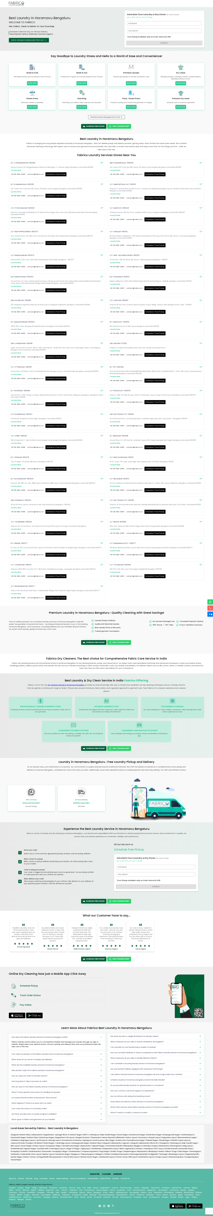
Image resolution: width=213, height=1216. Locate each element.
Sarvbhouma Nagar (137, 1135)
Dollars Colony (29, 1157)
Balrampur (43, 1188)
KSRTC (86, 1135)
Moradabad (189, 1195)
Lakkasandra (37, 1135)
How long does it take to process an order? (29, 1081)
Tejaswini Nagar (98, 1146)
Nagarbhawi (48, 1135)
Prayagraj (46, 1197)
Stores (51, 1178)
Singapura (75, 1154)
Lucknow (114, 1188)
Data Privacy (105, 1178)
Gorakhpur (166, 1188)
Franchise (43, 1178)
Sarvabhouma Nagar (71, 1146)
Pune (150, 1192)
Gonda (18, 1190)
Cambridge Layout (63, 1143)
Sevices (21, 1178)
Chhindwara (73, 1192)
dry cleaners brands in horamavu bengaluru (66, 685)
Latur (57, 1190)
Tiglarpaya (85, 1148)
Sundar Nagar (16, 1157)
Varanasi (186, 1188)
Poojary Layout (162, 1157)
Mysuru (82, 1192)
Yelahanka (15, 1154)
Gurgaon (12, 1188)
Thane (158, 1195)
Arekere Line (121, 1140)
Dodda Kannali (171, 1148)
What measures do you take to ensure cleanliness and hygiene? (137, 1041)
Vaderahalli (25, 1154)
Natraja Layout (55, 1140)
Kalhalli (174, 1140)
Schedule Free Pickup (95, 126)
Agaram (126, 1143)
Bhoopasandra (56, 1157)
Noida (28, 1188)
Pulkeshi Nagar (152, 1140)
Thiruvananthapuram (106, 1195)
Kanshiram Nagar (63, 1154)
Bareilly (183, 1190)
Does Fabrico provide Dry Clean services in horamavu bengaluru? (137, 1101)
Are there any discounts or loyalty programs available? (34, 1114)
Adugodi (106, 1143)
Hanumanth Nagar (18, 1137)
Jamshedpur (163, 1190)
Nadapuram (151, 1190)
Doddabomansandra (120, 1154)
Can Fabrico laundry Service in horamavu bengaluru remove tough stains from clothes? (146, 1074)
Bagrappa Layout (28, 1140)
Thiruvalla (50, 1192)
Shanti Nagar (49, 1143)
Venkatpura (94, 1135)
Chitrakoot (53, 1188)
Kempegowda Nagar (171, 1135)
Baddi (85, 1195)
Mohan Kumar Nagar (89, 1157)
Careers (115, 1178)
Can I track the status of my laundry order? (29, 1108)
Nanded (173, 1197)
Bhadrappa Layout (177, 1154)
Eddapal (41, 1190)
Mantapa (147, 1146)
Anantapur (13, 1192)
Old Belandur (96, 1148)
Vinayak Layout (154, 1137)
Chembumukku (126, 1188)
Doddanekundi (17, 1148)
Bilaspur (195, 1188)
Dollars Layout (39, 1146)
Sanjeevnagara (130, 1151)
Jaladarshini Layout (107, 1157)
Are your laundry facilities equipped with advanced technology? (136, 1069)
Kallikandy (56, 1195)
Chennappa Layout (57, 1148)
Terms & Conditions (78, 1178)
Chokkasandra (35, 1151)
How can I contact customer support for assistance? (132, 1091)
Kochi (129, 1190)
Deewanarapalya (176, 1157)
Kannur (112, 1190)
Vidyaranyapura (87, 1154)
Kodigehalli (153, 1154)
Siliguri (180, 1195)
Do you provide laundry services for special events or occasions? (137, 1085)
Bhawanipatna (122, 1195)
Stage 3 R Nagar (73, 1148)
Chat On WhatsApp (120, 126)
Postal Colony (122, 1157)
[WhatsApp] (210, 601)
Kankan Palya (25, 1135)
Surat (145, 1197)
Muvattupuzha (126, 1197)
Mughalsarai (105, 1188)
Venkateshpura (187, 1135)
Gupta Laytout (184, 1140)
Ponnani (115, 1197)
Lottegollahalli (43, 1157)
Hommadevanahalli (114, 1146)
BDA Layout (15, 1146)
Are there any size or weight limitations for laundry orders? (134, 1036)
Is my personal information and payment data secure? (34, 1097)
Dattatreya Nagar (46, 1137)
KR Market (38, 1143)
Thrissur (137, 1188)
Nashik (19, 1195)
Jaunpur (20, 1188)
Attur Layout (36, 1154)
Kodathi (24, 1151)
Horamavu (142, 1137)
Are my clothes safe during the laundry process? (130, 1096)
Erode (105, 1192)
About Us (12, 1178)
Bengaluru (97, 1192)
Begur (58, 1146)
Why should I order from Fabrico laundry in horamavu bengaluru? (38, 1070)
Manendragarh (102, 1190)
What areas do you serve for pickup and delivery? (32, 1059)
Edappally (145, 1188)
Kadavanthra (177, 1188)
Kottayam (37, 1197)
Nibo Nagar (110, 1140)
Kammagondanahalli (139, 1154)
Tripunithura (155, 1188)
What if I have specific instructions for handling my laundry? (36, 1092)
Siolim (111, 1192)
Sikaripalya (153, 1151)
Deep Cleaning (62, 1178)
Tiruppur (12, 1195)
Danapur (165, 1197)
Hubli (57, 1192)
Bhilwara (199, 1192)
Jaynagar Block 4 (62, 1135)
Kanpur (96, 1188)
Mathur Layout (49, 1154)
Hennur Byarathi (108, 1137)
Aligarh (33, 1190)
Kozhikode (63, 1188)
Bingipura (138, 1146)
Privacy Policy (93, 1178)
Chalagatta (164, 1143)
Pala (80, 1190)
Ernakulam (121, 1190)
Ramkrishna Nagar (154, 1135)
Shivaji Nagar (164, 1140)
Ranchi (165, 1195)
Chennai (72, 1188)
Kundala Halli (43, 1148)
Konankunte (67, 1140)
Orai (84, 1188)
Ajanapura (87, 1140)
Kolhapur (12, 1199)
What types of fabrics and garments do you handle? (33, 1119)
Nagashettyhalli (192, 1154)
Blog (36, 1178)
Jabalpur (191, 1190)
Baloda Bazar (189, 1192)
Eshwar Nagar (76, 1135)
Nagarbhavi (60, 1137)
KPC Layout (159, 1148)
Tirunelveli (97, 1197)
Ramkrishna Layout (147, 1157)
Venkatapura (175, 1143)
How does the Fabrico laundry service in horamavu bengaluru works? (40, 1037)
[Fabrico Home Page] (16, 3)
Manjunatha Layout (111, 1148)
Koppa (155, 1146)
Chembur (106, 1197)
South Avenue (99, 1140)
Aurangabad (134, 1192)
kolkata (143, 1192)
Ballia (89, 1188)
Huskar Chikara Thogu (168, 1151)
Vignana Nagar (30, 1148)
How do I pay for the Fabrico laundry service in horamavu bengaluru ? (40, 1087)
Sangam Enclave (83, 1137)
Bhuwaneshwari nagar (187, 1137)
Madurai (55, 1197)
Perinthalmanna (66, 1197)
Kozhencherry (89, 1190)
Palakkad (178, 1192)
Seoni (76, 1197)
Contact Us (125, 1178)
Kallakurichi (27, 1197)
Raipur (11, 1190)
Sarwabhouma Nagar (136, 1140)
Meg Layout (188, 1146)
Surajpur (27, 1195)
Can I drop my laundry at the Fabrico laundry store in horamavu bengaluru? (42, 1054)
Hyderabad (158, 1192)
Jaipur (187, 1197)
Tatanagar (163, 1154)
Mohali (82, 1197)
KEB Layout (133, 1157)
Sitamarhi (35, 1195)
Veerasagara (195, 1151)
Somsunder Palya (185, 1148)
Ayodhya (173, 1195)
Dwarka (28, 1199)
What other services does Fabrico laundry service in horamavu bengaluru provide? (144, 1107)
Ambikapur (31, 1192)
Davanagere (46, 1195)
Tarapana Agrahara (89, 1151)
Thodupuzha (77, 1195)
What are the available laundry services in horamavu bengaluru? (38, 1065)
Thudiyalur (137, 1197)
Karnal (89, 1197)
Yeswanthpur (16, 1160)
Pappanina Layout (169, 1137)
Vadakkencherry (15, 1197)
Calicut (132, 1195)
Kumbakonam (154, 1197)
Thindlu (107, 1154)
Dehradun (150, 1195)
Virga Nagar (104, 1151)
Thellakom (73, 1190)
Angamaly (50, 1190)
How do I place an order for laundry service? (29, 1076)
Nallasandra (164, 1146)
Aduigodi (14, 1135)
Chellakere (15, 1140)
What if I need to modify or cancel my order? (128, 1112)
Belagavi (20, 1199)
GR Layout (70, 1137)
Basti (79, 1188)
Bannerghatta (176, 1146)
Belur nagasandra (127, 1148)
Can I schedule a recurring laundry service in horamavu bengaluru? (137, 1063)
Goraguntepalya (191, 1157)
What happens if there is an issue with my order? (32, 1103)
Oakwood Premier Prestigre (22, 1143)
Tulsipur (35, 1188)
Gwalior (64, 1192)
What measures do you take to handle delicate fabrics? (133, 1058)
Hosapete (41, 1192)
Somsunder (47, 1151)
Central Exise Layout (71, 1157)
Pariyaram (141, 1195)
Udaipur (194, 1197)
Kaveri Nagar (122, 1135)
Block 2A (154, 1143)
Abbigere (99, 1154)
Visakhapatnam (121, 1192)
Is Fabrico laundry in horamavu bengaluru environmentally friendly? (137, 1080)
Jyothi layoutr (42, 1140)
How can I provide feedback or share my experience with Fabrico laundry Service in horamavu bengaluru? (153, 1052)
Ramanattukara (139, 1190)
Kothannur (77, 1140)
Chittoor (22, 1192)
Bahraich (25, 1190)
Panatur (139, 1148)
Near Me (29, 1178)
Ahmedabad (169, 1192)
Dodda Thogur (116, 1151)
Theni (197, 1195)
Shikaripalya (128, 1146)
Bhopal (180, 1197)
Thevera (64, 1190)
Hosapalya (50, 1146)
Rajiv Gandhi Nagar (108, 1135)
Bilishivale (120, 1137)
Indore (89, 1192)
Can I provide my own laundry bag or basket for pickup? (133, 1047)
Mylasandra (86, 1146)
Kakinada (92, 1195)
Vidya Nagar (183, 1151)
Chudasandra (75, 1151)
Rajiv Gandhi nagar (190, 1143)
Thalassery (66, 1195)
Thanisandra (95, 1137)
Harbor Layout (131, 1137)
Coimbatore (174, 1190)
